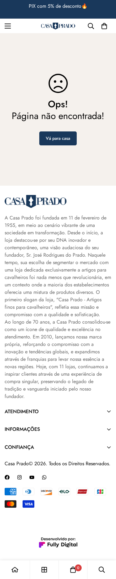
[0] (104, 26)
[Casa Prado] (58, 26)
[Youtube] (31, 477)
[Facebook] (7, 477)
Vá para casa (58, 138)
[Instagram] (19, 477)
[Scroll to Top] (105, 546)
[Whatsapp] (44, 477)
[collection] (44, 570)
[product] (15, 569)
